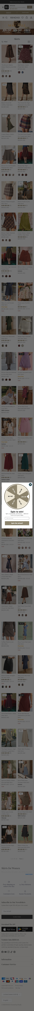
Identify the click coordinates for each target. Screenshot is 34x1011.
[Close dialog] (30, 484)
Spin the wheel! (17, 523)
